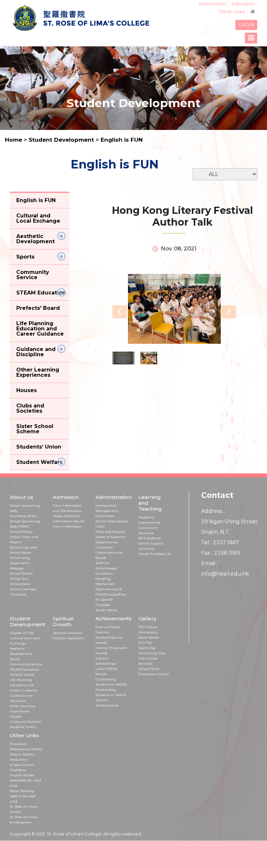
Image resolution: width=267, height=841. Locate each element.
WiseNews (18, 770)
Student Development (62, 139)
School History (21, 532)
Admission (243, 4)
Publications (20, 584)
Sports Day (147, 648)
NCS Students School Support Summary (150, 543)
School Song (20, 558)
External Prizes (107, 627)
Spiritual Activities (67, 633)
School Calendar (23, 589)
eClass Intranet (22, 765)
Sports (15, 659)
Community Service (26, 664)
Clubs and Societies (25, 722)
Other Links (231, 12)
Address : (212, 511)
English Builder (22, 775)
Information (212, 4)
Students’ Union (23, 727)
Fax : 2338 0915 (220, 553)
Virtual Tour (19, 579)
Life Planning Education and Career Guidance (23, 685)
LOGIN (246, 25)
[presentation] (119, 311)
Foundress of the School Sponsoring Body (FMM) (25, 521)
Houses (15, 716)
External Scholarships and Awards (109, 637)
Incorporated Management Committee (106, 510)
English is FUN (122, 139)
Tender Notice (106, 610)
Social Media (148, 637)
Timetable (18, 594)
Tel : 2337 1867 (220, 542)
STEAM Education (24, 669)
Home (13, 139)
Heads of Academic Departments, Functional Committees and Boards (110, 547)
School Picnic (149, 669)
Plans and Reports (110, 532)
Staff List (102, 563)
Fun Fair (145, 643)
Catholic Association (69, 638)
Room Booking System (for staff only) (22, 796)
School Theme (21, 573)
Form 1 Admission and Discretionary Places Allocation (67, 510)
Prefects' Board (22, 675)
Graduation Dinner (153, 674)
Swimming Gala (151, 653)
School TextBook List (154, 554)
